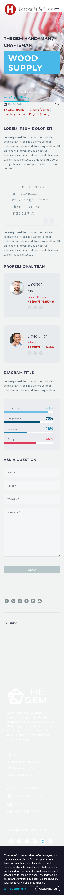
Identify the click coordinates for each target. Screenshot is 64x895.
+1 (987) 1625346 (41, 301)
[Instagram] (41, 307)
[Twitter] (13, 601)
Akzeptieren (48, 888)
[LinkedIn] (33, 601)
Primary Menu (57, 9)
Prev (12, 623)
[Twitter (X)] (35, 307)
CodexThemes (37, 829)
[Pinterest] (20, 601)
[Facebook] (29, 307)
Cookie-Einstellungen (15, 888)
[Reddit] (40, 601)
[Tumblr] (26, 601)
